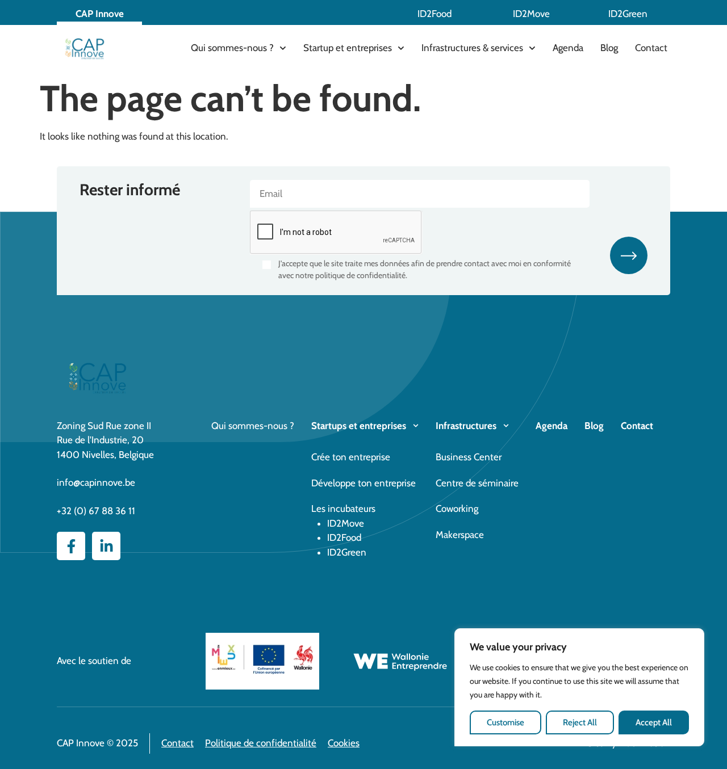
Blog (609, 47)
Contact (651, 47)
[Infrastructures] (506, 425)
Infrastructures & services (472, 47)
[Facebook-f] (71, 546)
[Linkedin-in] (106, 546)
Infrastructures (466, 425)
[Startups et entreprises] (416, 425)
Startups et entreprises (358, 425)
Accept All (654, 722)
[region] (579, 687)
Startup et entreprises (347, 47)
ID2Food (434, 13)
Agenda (568, 47)
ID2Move (531, 13)
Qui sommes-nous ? (232, 47)
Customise (505, 722)
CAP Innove (100, 13)
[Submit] (628, 255)
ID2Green (627, 13)
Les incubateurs (343, 508)
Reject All (580, 722)
